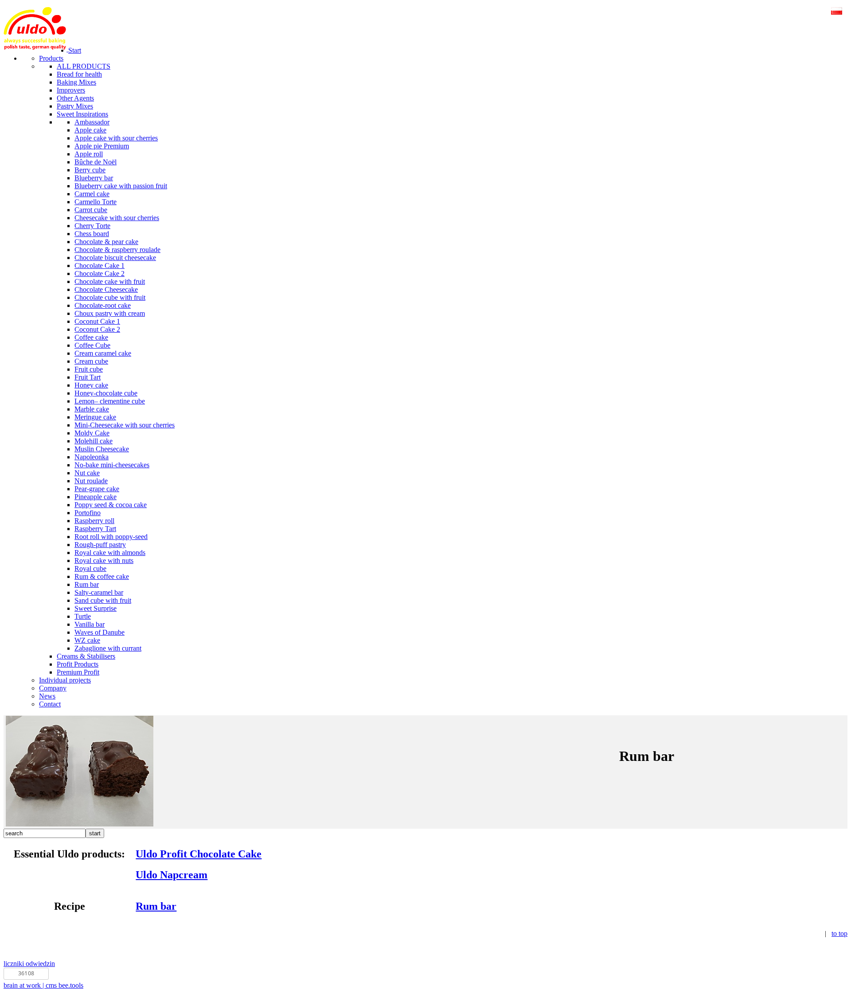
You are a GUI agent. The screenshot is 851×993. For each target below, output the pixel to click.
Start (74, 50)
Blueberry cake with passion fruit (120, 186)
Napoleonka (91, 457)
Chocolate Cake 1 (99, 265)
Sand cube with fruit (102, 600)
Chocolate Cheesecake (106, 289)
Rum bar (86, 584)
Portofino (87, 512)
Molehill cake (93, 441)
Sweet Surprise (95, 608)
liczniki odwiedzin (29, 963)
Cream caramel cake (102, 353)
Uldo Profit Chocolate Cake (199, 854)
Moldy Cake (91, 433)
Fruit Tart (87, 377)
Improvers (71, 90)
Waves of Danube (99, 632)
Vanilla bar (89, 624)
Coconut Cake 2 (97, 329)
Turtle (82, 616)
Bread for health (79, 74)
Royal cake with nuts (103, 560)
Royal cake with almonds (109, 552)
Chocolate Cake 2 (99, 273)
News (47, 696)
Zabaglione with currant (107, 648)
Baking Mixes (76, 82)
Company (52, 688)
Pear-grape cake (96, 489)
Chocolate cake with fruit (109, 281)
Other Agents (75, 98)
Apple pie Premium (101, 146)
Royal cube (90, 568)
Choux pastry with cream (109, 313)
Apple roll (88, 154)
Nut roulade (91, 481)
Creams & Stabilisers (86, 656)
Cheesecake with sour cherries (116, 217)
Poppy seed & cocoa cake (110, 504)
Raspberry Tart (95, 528)
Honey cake (91, 385)
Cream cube (91, 361)
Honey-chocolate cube (105, 393)
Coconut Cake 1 (97, 321)
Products (51, 58)
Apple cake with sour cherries (116, 138)
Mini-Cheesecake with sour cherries (124, 425)
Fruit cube (88, 369)
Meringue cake (95, 417)
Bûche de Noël (95, 162)
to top (839, 933)
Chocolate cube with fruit (109, 297)
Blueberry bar (93, 178)
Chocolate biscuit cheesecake (115, 257)
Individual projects (65, 680)
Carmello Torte (95, 202)
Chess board (91, 233)
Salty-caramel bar (98, 592)
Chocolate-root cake (102, 305)
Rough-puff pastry (100, 544)
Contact (50, 704)
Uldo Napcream (171, 875)
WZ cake (87, 640)
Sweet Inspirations (82, 114)
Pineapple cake (95, 496)
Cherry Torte (92, 225)
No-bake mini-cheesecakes (111, 465)
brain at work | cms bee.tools (43, 985)
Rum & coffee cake (101, 576)
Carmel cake (91, 194)
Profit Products (77, 664)
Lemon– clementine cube (109, 401)
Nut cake (87, 473)
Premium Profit (78, 672)
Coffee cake (91, 337)
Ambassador (91, 122)
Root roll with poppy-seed (111, 536)
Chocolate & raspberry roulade (117, 249)
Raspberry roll (94, 520)
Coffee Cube (92, 345)
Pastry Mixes (75, 106)
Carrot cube (90, 209)
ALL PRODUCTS (83, 66)
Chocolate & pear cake (106, 241)
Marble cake (91, 409)
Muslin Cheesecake (101, 449)
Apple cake (90, 130)
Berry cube (89, 170)
